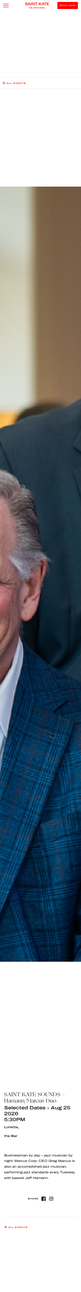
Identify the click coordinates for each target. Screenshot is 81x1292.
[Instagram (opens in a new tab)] (51, 1199)
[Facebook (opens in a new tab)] (43, 1199)
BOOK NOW (67, 5)
